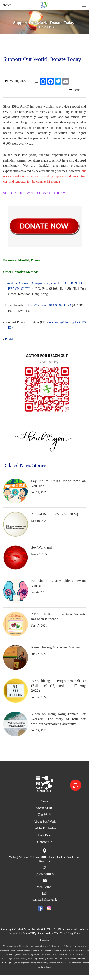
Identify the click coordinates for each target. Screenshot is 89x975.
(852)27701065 (45, 874)
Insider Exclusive (44, 828)
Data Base (44, 835)
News (44, 801)
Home (39, 26)
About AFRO (45, 808)
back (77, 89)
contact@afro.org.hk (44, 899)
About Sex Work (45, 821)
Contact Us (44, 842)
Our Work (44, 814)
